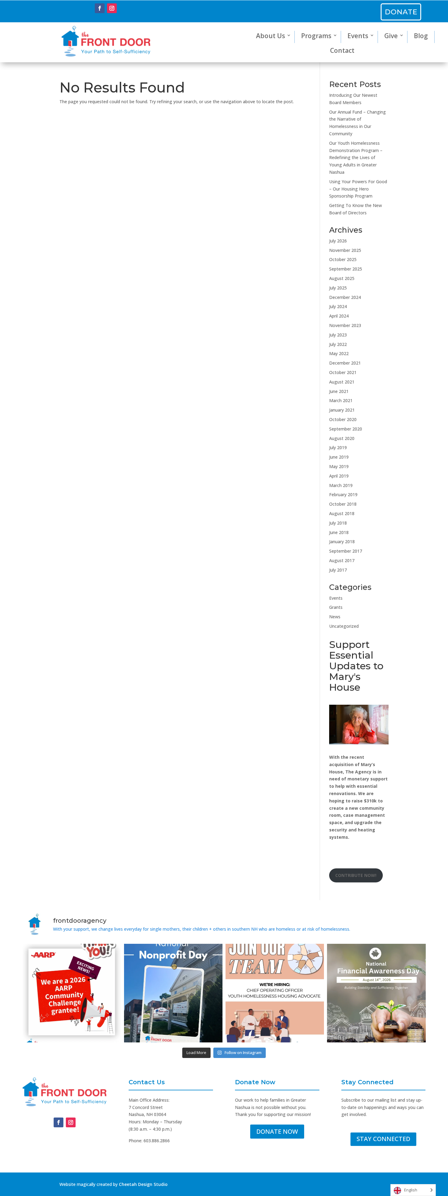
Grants (336, 607)
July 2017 (338, 570)
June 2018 (339, 532)
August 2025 (341, 278)
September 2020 (345, 429)
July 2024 (338, 306)
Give (391, 35)
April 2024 (339, 316)
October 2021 (343, 372)
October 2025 (343, 259)
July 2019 (338, 447)
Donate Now (277, 1131)
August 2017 (341, 560)
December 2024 (345, 297)
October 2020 (343, 419)
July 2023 (338, 335)
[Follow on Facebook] (100, 8)
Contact (342, 50)
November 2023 (345, 325)
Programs (316, 35)
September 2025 (345, 269)
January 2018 (342, 541)
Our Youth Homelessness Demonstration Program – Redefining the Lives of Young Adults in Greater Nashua (355, 157)
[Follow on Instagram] (112, 8)
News (334, 617)
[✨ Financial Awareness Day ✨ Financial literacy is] (376, 993)
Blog (421, 35)
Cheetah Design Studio (143, 1184)
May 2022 (339, 353)
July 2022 (338, 344)
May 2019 (339, 466)
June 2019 (339, 457)
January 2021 (342, 410)
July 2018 (338, 523)
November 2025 (345, 250)
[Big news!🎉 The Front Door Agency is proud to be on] (72, 993)
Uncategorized (344, 626)
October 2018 (343, 504)
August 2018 (341, 513)
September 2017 (345, 551)
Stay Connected (383, 1139)
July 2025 (338, 288)
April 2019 (339, 476)
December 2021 (345, 363)
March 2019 (341, 485)
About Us (270, 35)
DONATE (401, 12)
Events (357, 35)
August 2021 (341, 382)
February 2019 (343, 494)
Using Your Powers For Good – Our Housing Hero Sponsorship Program (358, 189)
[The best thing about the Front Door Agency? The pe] (275, 993)
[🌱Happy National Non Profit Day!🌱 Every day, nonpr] (173, 993)
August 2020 (341, 438)
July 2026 (338, 241)
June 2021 (339, 391)
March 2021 (341, 400)
